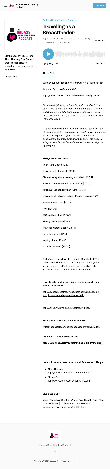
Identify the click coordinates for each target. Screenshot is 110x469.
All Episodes (11, 76)
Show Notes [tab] (49, 73)
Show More (11, 69)
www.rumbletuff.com (79, 269)
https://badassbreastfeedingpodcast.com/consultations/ (72, 326)
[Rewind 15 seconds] (46, 64)
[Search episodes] (90, 5)
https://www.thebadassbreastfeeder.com (69, 372)
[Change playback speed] (57, 64)
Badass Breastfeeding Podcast (27, 5)
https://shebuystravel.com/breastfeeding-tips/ (66, 307)
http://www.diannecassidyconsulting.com (69, 380)
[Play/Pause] (48, 54)
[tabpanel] (74, 246)
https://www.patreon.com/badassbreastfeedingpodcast (71, 95)
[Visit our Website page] (55, 452)
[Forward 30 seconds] (51, 64)
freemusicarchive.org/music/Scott (60, 407)
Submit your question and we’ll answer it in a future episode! (73, 82)
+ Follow (99, 5)
